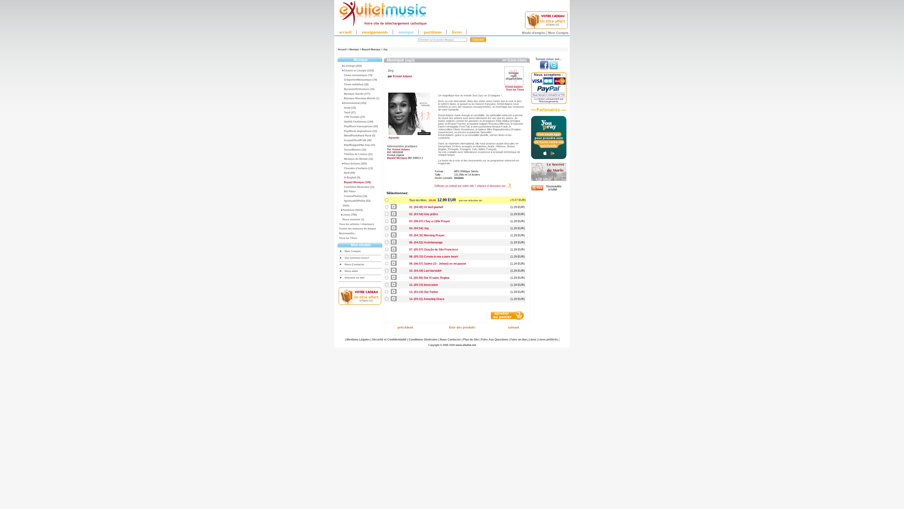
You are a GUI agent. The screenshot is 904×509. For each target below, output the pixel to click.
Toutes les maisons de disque (357, 228)
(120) (357, 182)
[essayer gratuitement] (546, 28)
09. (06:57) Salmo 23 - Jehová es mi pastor (437, 263)
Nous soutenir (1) (353, 219)
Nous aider (351, 271)
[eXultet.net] (380, 25)
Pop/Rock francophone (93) (361, 126)
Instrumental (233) (355, 103)
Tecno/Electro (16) (355, 149)
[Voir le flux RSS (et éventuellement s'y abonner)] (548, 190)
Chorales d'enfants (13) (358, 168)
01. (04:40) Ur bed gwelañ (426, 207)
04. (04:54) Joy (419, 228)
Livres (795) (350, 214)
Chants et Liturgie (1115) (359, 70)
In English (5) (352, 177)
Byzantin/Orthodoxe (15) (359, 89)
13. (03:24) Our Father (423, 292)
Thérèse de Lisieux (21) (358, 154)
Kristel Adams (517, 60)
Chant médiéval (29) (356, 84)
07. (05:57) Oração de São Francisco (433, 249)
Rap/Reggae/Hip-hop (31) (359, 145)
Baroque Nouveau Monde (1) (361, 98)
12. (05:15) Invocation (423, 285)
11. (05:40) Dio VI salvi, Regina (429, 277)
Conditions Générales (423, 339)
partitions (433, 32)
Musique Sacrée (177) (357, 93)
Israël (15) (350, 107)
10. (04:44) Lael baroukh (425, 270)
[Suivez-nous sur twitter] (553, 68)
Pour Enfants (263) (355, 163)
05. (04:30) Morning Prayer (427, 235)
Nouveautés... (347, 233)
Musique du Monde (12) (358, 158)
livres (457, 32)
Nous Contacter (354, 264)
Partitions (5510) (353, 210)
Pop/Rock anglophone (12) (360, 131)
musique (406, 32)
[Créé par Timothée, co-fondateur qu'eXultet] (548, 158)
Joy (385, 49)
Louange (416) (353, 65)
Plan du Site (471, 339)
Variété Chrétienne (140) (358, 121)
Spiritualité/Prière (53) (357, 200)
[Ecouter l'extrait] (548, 111)
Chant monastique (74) (358, 75)
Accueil (342, 49)
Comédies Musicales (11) (359, 186)
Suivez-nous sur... (549, 59)
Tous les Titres (348, 238)
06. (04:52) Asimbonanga (426, 242)
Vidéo (346, 205)
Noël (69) (349, 172)
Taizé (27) (350, 112)
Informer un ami (354, 277)
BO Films (349, 191)
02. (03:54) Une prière (423, 214)
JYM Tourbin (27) (354, 116)
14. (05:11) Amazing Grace (426, 299)
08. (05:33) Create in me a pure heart (433, 256)
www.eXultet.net (466, 345)
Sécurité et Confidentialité (389, 339)
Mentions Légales (358, 339)
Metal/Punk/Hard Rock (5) (359, 135)
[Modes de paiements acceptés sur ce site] (548, 103)
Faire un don (518, 339)
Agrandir (393, 137)
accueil (345, 32)
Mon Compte (558, 33)
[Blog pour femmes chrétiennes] (548, 180)
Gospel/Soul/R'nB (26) (357, 140)
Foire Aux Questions (494, 339)
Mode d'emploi (533, 33)
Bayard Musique (371, 49)
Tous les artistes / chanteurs (356, 224)
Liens (532, 339)
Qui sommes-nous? (357, 257)
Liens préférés (548, 339)
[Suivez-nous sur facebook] (544, 68)
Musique (354, 49)
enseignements (375, 32)
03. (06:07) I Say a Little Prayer (429, 221)
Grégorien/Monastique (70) (360, 79)
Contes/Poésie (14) (355, 196)
